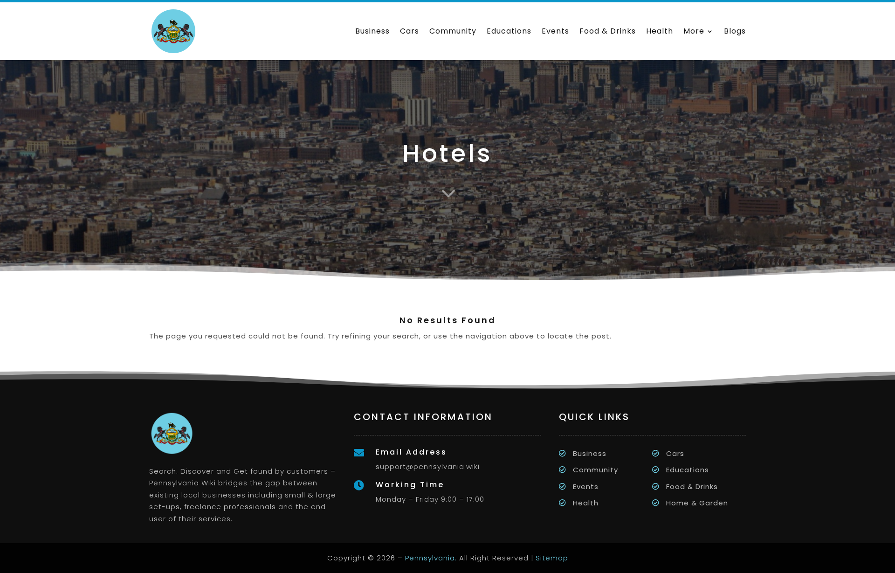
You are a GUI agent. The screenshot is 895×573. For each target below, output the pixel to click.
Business (372, 31)
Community (452, 31)
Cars (409, 31)
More (693, 31)
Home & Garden (697, 503)
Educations (509, 31)
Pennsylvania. (431, 558)
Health (659, 31)
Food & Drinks (607, 31)
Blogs (735, 31)
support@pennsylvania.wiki (428, 466)
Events (555, 31)
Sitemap (552, 558)
